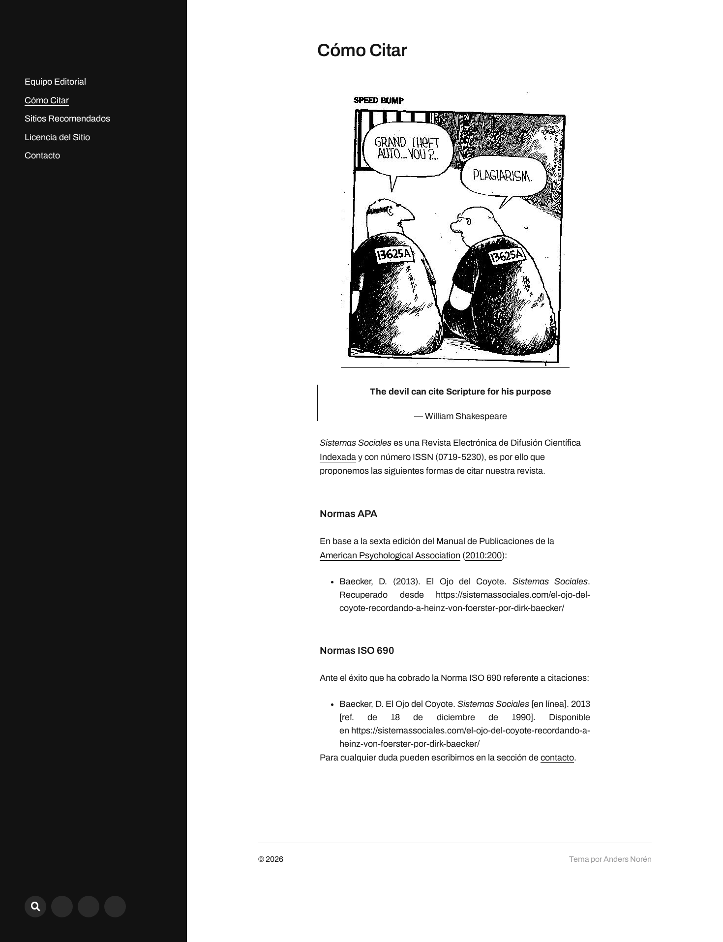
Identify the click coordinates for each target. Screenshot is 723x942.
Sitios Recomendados (67, 118)
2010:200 (483, 555)
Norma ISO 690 (471, 678)
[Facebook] (88, 906)
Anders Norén (627, 859)
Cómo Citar (47, 100)
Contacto (42, 155)
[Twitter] (62, 906)
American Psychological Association (390, 555)
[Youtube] (115, 906)
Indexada (338, 457)
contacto (557, 757)
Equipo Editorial (55, 82)
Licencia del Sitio (57, 137)
